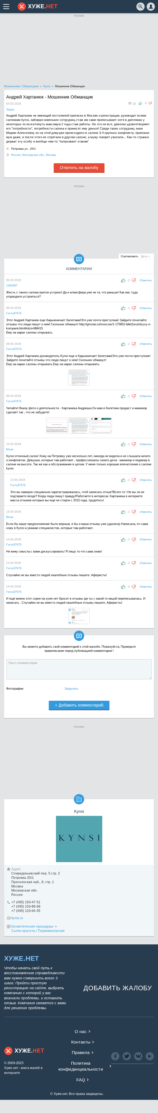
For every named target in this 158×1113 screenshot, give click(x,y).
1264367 (12, 285)
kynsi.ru (17, 918)
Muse (9, 449)
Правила (81, 1052)
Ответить (146, 280)
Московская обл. (33, 154)
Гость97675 (14, 313)
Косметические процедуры (32, 926)
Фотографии (14, 688)
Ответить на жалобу (79, 167)
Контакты (80, 1042)
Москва (51, 154)
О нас (81, 1031)
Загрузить (71, 688)
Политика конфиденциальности (80, 1066)
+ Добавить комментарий (79, 705)
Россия (16, 154)
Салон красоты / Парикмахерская (38, 930)
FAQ (80, 1079)
